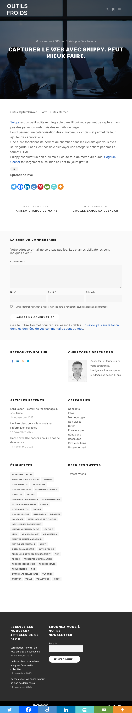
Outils (71, 426)
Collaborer (39, 484)
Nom (13, 292)
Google (37, 509)
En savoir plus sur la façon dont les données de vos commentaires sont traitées (64, 326)
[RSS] (23, 361)
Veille (28, 579)
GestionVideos (20, 509)
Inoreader (18, 519)
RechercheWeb (47, 564)
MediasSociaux (30, 534)
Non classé (74, 421)
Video (57, 579)
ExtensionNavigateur (24, 504)
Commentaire (17, 261)
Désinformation (51, 499)
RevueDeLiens (19, 569)
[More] (61, 184)
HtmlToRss (40, 514)
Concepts (74, 408)
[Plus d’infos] (113, 9)
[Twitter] (14, 184)
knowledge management (26, 529)
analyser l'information (25, 479)
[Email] (47, 184)
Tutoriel (47, 574)
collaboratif (20, 484)
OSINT (43, 544)
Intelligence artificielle (42, 519)
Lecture (48, 529)
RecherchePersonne (23, 564)
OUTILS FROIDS (17, 9)
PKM (57, 554)
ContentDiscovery (46, 489)
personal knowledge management (31, 554)
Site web (90, 292)
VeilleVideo (43, 579)
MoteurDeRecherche (23, 544)
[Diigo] (34, 184)
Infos (71, 413)
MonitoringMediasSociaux (27, 539)
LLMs (15, 534)
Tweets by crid (77, 473)
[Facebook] (20, 184)
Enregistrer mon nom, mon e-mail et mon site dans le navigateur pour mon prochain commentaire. (61, 306)
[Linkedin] (27, 184)
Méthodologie (76, 417)
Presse (16, 559)
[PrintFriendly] (54, 184)
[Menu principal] (119, 9)
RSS (33, 569)
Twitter (16, 579)
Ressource (74, 438)
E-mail (52, 292)
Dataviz (31, 494)
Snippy (15, 122)
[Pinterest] (40, 184)
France (44, 504)
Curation (17, 494)
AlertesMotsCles (22, 474)
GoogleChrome (20, 514)
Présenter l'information (38, 559)
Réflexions (74, 434)
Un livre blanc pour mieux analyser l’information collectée (24, 665)
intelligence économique (26, 524)
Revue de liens (77, 443)
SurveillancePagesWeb (25, 574)
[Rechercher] (107, 9)
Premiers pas (76, 430)
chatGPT (47, 479)
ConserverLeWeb (21, 489)
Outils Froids (46, 549)
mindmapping (50, 534)
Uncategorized (77, 447)
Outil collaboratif (23, 549)
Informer (55, 514)
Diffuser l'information (25, 499)
